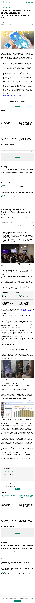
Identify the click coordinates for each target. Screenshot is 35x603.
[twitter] (17, 27)
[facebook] (14, 27)
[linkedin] (15, 27)
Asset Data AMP (23, 309)
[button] (1, 2)
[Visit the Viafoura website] (31, 151)
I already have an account (17, 159)
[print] (33, 27)
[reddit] (19, 27)
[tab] (3, 147)
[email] (20, 27)
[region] (17, 149)
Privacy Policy (31, 598)
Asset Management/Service (5, 7)
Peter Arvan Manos (4, 222)
